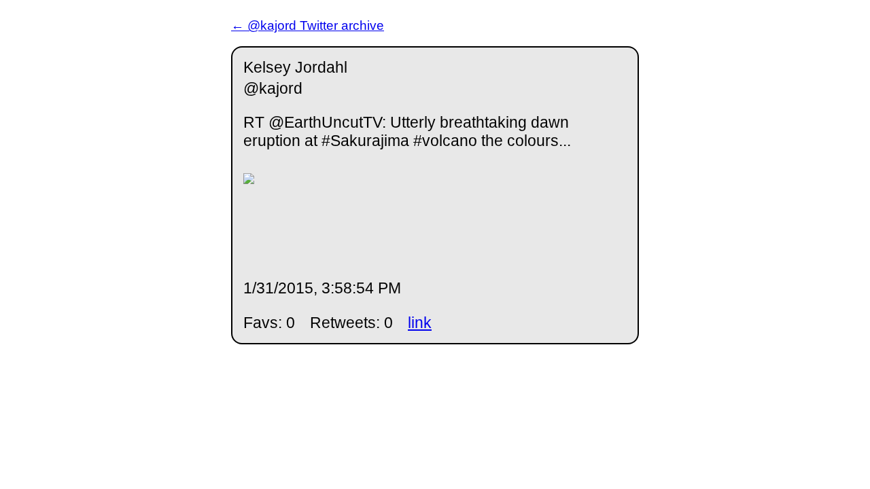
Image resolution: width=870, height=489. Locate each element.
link (420, 322)
